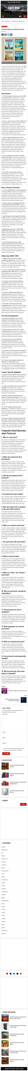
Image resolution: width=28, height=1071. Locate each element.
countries (8, 501)
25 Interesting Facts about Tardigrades (5, 1035)
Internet (3, 894)
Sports (3, 927)
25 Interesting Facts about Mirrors (5, 791)
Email (4, 737)
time (5, 85)
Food (3, 873)
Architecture (5, 850)
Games (3, 876)
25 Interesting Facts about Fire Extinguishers (5, 783)
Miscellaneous (4, 26)
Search (5, 801)
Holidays (4, 888)
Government (5, 879)
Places (3, 912)
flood (3, 234)
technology (6, 368)
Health (3, 882)
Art (2, 853)
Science (4, 921)
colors (6, 344)
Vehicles (4, 933)
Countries (4, 865)
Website (4, 743)
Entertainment (5, 870)
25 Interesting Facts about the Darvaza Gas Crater (5, 1018)
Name (4, 732)
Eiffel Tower (6, 229)
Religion (4, 918)
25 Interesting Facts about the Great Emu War (5, 1052)
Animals (4, 847)
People (3, 909)
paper (24, 66)
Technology (4, 930)
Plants (3, 915)
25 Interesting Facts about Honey (5, 1043)
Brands (3, 856)
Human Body (5, 891)
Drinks (3, 868)
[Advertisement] (14, 824)
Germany (16, 203)
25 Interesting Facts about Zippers (5, 774)
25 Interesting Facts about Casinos (5, 766)
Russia (23, 420)
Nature (3, 906)
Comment (5, 714)
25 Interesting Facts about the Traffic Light (5, 1026)
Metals (3, 897)
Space (3, 924)
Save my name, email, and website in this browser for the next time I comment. (14, 749)
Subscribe (24, 16)
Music (3, 903)
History (3, 885)
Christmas (4, 389)
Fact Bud (14, 8)
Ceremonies (5, 859)
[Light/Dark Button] (20, 16)
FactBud (21, 1069)
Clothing (4, 862)
